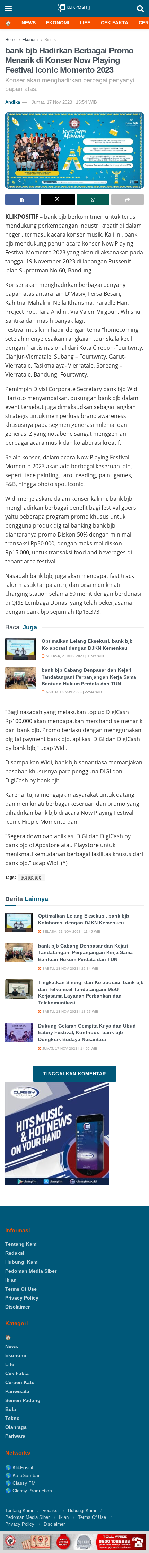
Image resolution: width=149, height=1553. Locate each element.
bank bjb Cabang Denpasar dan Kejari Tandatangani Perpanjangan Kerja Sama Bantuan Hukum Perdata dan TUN (89, 676)
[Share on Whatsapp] (93, 199)
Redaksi (14, 1253)
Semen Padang (23, 1400)
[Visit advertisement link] (74, 1542)
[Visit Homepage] (74, 8)
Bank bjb (31, 877)
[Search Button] (140, 8)
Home (11, 39)
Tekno (12, 1418)
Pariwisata (17, 1391)
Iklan (11, 1280)
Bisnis (50, 39)
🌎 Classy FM (20, 1483)
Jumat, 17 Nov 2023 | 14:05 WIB (69, 1048)
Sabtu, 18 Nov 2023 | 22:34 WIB (73, 692)
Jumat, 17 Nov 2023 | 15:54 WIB (64, 102)
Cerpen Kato (20, 1382)
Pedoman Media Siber (30, 1271)
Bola (10, 1409)
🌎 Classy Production (28, 1490)
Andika (12, 102)
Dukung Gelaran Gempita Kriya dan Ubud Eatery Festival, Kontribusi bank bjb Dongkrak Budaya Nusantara (87, 1032)
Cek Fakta (114, 23)
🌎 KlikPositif (19, 1467)
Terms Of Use (21, 1289)
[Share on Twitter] (58, 199)
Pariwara (15, 1436)
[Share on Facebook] (22, 199)
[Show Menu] (8, 8)
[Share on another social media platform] (127, 199)
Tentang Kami (21, 1244)
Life (85, 23)
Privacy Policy (21, 1298)
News (28, 23)
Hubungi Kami (22, 1262)
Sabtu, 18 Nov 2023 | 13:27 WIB (69, 1011)
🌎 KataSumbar (22, 1475)
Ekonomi (57, 23)
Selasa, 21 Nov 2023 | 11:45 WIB (74, 656)
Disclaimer (17, 1307)
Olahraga (16, 1427)
